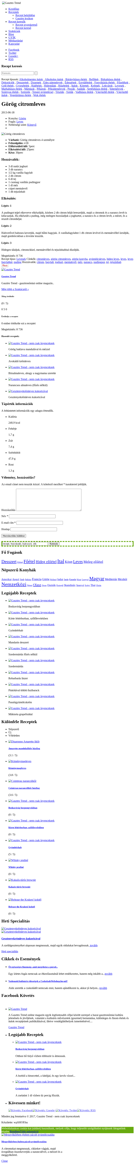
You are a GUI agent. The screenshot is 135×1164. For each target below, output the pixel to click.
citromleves (43, 258)
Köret (68, 562)
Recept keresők (16, 21)
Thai (93, 584)
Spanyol (80, 585)
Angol (15, 579)
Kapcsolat (14, 43)
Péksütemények (56, 88)
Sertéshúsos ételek (97, 88)
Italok (74, 85)
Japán (66, 579)
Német (29, 585)
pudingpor (99, 262)
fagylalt (49, 262)
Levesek (119, 85)
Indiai (60, 579)
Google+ (13, 56)
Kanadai (72, 579)
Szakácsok (14, 31)
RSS (11, 59)
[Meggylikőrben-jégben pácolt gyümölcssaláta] (27, 1134)
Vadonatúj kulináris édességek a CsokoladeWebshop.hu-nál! (38, 981)
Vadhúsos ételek (84, 92)
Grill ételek (7, 85)
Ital (60, 561)
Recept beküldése (25, 15)
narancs (88, 262)
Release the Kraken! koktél (21, 906)
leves (123, 258)
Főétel (29, 561)
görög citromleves (61, 258)
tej (107, 262)
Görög (22, 118)
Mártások (29, 88)
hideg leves (113, 258)
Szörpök (25, 92)
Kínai (79, 580)
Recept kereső (23, 27)
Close (4, 1160)
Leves (20, 121)
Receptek (13, 12)
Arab (22, 579)
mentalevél (70, 262)
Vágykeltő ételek (104, 92)
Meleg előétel (93, 562)
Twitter (12, 52)
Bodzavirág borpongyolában (22, 807)
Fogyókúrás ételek (104, 82)
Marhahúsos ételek (11, 88)
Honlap (5, 529)
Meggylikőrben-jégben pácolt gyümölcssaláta (24, 1141)
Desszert (9, 561)
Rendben (15, 1131)
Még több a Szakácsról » (15, 289)
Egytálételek (85, 82)
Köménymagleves (17, 768)
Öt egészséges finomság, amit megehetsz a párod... (33, 967)
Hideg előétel (46, 562)
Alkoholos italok (54, 79)
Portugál (59, 585)
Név (4, 516)
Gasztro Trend (8, 276)
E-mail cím (8, 522)
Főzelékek (122, 82)
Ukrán (98, 585)
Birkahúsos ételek (110, 79)
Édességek (70, 82)
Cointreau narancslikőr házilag (24, 788)
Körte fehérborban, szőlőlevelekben (26, 827)
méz (80, 262)
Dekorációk (7, 82)
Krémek (95, 85)
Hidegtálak (50, 85)
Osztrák (51, 585)
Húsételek (63, 85)
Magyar (96, 578)
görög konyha (80, 258)
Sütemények (116, 88)
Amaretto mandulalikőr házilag (24, 748)
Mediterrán (111, 579)
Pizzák (71, 88)
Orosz (44, 585)
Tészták (59, 92)
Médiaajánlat (15, 40)
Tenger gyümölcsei (42, 92)
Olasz (37, 585)
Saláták (81, 88)
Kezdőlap (13, 8)
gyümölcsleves (97, 258)
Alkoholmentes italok (31, 79)
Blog (11, 34)
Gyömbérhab (15, 847)
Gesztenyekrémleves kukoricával (20, 938)
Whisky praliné (16, 867)
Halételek (36, 85)
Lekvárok (107, 85)
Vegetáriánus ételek (20, 95)
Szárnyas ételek (10, 92)
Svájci (87, 585)
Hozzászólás (8, 509)
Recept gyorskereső (26, 24)
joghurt (59, 262)
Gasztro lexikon (24, 18)
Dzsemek (36, 82)
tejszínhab (115, 262)
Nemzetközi (13, 584)
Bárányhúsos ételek (76, 79)
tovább (93, 945)
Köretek (84, 85)
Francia (36, 579)
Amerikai (6, 579)
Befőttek (94, 79)
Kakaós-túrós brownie (19, 886)
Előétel (20, 562)
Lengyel (85, 580)
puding (17, 262)
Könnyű (31, 124)
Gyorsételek (22, 85)
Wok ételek (39, 95)
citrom (40, 262)
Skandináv (70, 584)
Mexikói (122, 579)
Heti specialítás (9, 951)
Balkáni (28, 580)
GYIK (12, 37)
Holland (53, 580)
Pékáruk (41, 88)
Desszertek (23, 82)
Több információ (29, 1131)
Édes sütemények (53, 82)
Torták (69, 92)
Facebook (13, 49)
